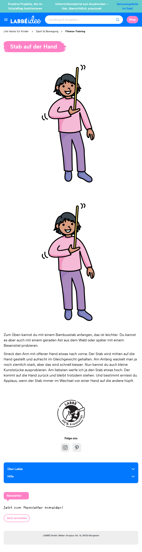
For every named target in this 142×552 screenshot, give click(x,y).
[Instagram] (65, 447)
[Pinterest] (76, 447)
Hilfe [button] (10, 476)
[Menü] (5, 19)
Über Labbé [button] (15, 469)
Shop (132, 19)
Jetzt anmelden (16, 518)
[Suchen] (117, 19)
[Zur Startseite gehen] (25, 19)
